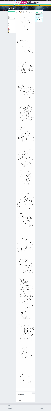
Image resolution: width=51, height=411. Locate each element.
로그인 (49, 0)
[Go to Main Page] (1, 0)
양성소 (18, 4)
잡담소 (22, 4)
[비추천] (16, 398)
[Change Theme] (46, 0)
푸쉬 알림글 (37, 12)
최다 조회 (39, 12)
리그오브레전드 (13, 4)
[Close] (38, 2)
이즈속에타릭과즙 (20, 394)
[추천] (16, 394)
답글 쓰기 (19, 398)
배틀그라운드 (25, 4)
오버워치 (20, 4)
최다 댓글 (41, 12)
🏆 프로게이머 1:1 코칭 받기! (13, 5)
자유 (16, 12)
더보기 (21, 398)
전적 (4, 0)
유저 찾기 (16, 4)
